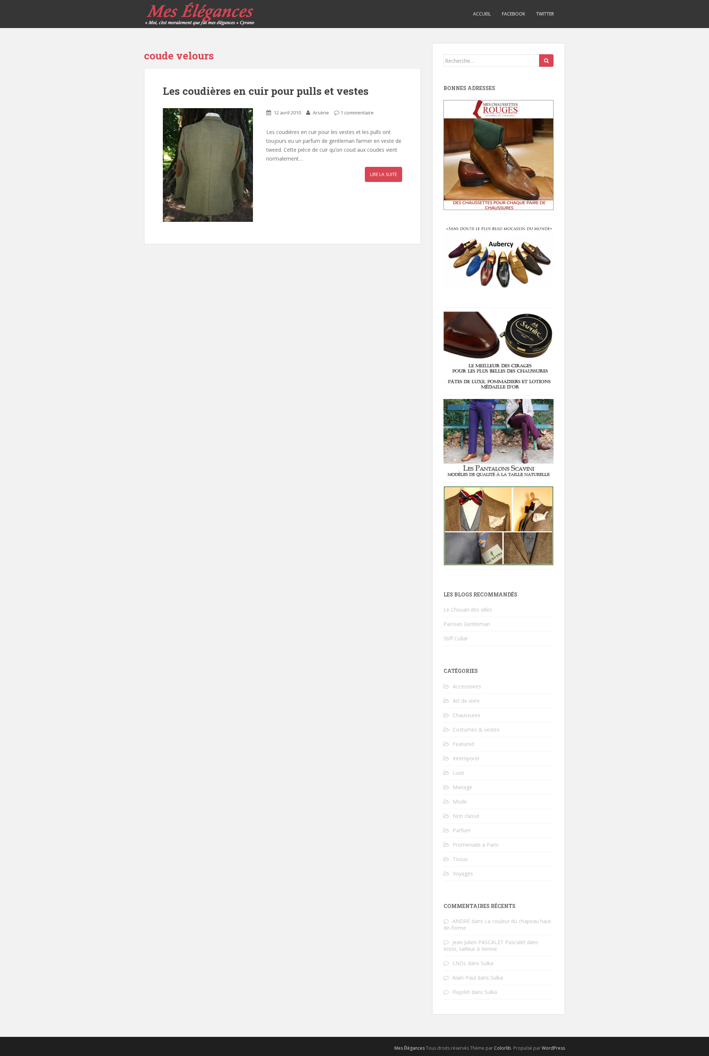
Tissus (460, 859)
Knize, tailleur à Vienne (470, 948)
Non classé (466, 815)
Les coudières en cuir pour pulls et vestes (266, 91)
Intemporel (466, 758)
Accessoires (467, 686)
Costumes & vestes (476, 729)
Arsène (321, 112)
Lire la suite (383, 174)
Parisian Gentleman (466, 623)
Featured (463, 743)
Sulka (487, 963)
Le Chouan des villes (467, 609)
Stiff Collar (455, 638)
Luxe (458, 772)
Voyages (463, 873)
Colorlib (502, 1048)
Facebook (513, 14)
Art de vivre (466, 700)
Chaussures (466, 715)
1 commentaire (357, 112)
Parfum (461, 830)
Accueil (482, 14)
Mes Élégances (409, 1048)
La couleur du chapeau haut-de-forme (498, 924)
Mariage (462, 787)
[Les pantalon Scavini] (498, 437)
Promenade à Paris (476, 844)
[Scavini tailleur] (498, 525)
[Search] (546, 60)
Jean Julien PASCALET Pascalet (488, 942)
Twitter (545, 14)
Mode (460, 801)
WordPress (553, 1048)
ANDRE (461, 921)
